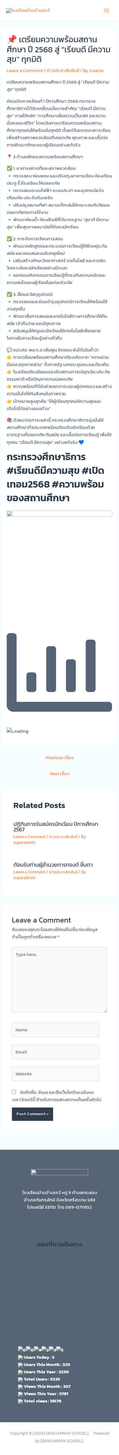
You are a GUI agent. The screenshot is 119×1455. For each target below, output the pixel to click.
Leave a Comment (25, 70)
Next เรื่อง (59, 773)
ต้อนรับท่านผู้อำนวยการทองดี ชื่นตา (53, 865)
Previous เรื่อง (60, 757)
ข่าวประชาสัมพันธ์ (63, 70)
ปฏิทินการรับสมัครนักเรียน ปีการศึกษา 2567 (55, 827)
